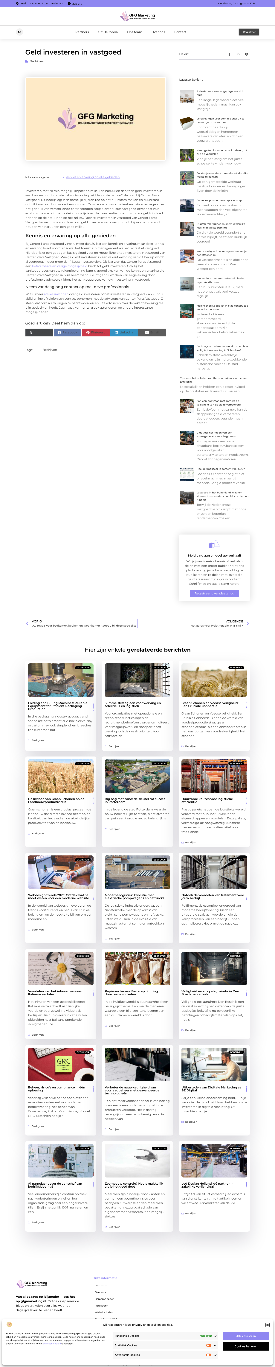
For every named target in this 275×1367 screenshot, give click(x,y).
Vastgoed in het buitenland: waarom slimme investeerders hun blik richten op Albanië (222, 496)
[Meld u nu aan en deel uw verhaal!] (214, 543)
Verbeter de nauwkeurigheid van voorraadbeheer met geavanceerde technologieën (132, 1090)
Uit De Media (108, 32)
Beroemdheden (104, 1298)
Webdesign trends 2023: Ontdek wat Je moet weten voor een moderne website (58, 896)
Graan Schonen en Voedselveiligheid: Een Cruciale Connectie (210, 704)
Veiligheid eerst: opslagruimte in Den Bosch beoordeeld (210, 992)
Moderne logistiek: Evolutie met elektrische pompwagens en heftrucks (134, 896)
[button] (267, 1325)
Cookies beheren (246, 1346)
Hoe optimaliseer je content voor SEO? (221, 468)
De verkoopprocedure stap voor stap (219, 200)
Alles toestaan (246, 1336)
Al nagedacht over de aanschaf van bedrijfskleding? (55, 1185)
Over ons (158, 32)
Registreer (101, 1305)
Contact (180, 32)
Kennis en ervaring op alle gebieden (93, 177)
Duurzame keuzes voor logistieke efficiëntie (207, 800)
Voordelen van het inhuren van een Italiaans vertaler (55, 992)
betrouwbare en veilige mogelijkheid (59, 266)
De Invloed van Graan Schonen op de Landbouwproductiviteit (56, 800)
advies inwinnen (56, 294)
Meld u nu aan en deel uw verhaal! (214, 555)
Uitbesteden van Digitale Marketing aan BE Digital (212, 1089)
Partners (82, 32)
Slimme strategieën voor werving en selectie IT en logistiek (133, 704)
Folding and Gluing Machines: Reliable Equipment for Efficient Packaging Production (57, 706)
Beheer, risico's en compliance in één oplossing (56, 1089)
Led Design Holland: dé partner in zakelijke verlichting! (207, 1185)
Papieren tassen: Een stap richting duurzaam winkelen (131, 992)
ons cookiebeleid (52, 1343)
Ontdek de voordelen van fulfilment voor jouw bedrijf (212, 896)
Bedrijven (37, 61)
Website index (104, 1312)
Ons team (134, 32)
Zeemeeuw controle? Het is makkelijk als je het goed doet (134, 1185)
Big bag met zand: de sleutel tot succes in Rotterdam (135, 800)
